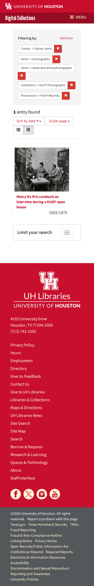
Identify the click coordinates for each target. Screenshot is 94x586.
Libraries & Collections (30, 400)
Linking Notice (21, 541)
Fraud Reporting (23, 530)
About (15, 470)
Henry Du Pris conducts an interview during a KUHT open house (40, 202)
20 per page (58, 121)
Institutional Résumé (26, 552)
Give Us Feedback (25, 376)
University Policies (24, 579)
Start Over (66, 38)
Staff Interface (22, 478)
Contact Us (19, 384)
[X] (29, 494)
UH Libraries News (26, 415)
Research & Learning (28, 455)
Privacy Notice (46, 541)
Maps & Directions (26, 408)
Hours (15, 353)
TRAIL (74, 524)
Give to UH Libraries (27, 392)
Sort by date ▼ (27, 121)
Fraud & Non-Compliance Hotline (36, 535)
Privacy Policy (22, 345)
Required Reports (59, 552)
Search (16, 439)
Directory (18, 368)
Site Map (18, 431)
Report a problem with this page (52, 519)
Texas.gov (18, 524)
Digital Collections (20, 18)
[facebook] (15, 494)
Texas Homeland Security (47, 524)
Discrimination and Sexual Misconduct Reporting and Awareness (39, 571)
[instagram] (42, 494)
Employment (21, 361)
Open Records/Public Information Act (39, 546)
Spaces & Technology (29, 462)
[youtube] (55, 494)
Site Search (20, 423)
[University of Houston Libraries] (47, 289)
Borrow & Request (26, 447)
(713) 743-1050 (23, 331)
